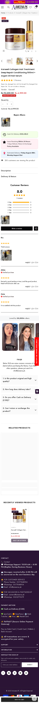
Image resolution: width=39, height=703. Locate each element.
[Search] (8, 7)
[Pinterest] (15, 673)
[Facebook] (3, 673)
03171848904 (18, 584)
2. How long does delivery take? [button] (17, 389)
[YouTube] (26, 673)
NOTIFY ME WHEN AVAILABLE (37, 352)
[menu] (2, 7)
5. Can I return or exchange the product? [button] (16, 409)
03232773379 (18, 597)
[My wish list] (30, 7)
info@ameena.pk (15, 587)
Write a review (17, 228)
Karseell (12, 89)
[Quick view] (25, 509)
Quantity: (5, 100)
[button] (32, 51)
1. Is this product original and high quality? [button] (17, 380)
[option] (19, 35)
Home (3, 13)
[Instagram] (9, 673)
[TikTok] (20, 673)
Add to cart (19, 699)
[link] (19, 2)
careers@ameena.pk (16, 594)
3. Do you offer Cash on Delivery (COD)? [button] (17, 398)
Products (10, 13)
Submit (29, 665)
